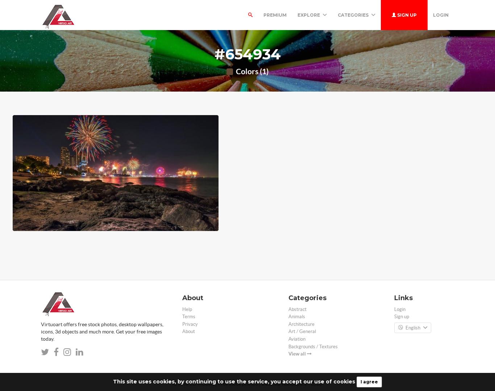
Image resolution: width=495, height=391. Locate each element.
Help (187, 309)
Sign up (406, 15)
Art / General (302, 331)
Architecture (301, 324)
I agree (369, 381)
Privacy (190, 324)
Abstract (297, 309)
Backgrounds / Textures (313, 346)
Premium (275, 15)
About (188, 331)
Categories (354, 15)
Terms (188, 316)
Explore (309, 15)
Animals (296, 316)
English (412, 328)
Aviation (296, 339)
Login (441, 15)
